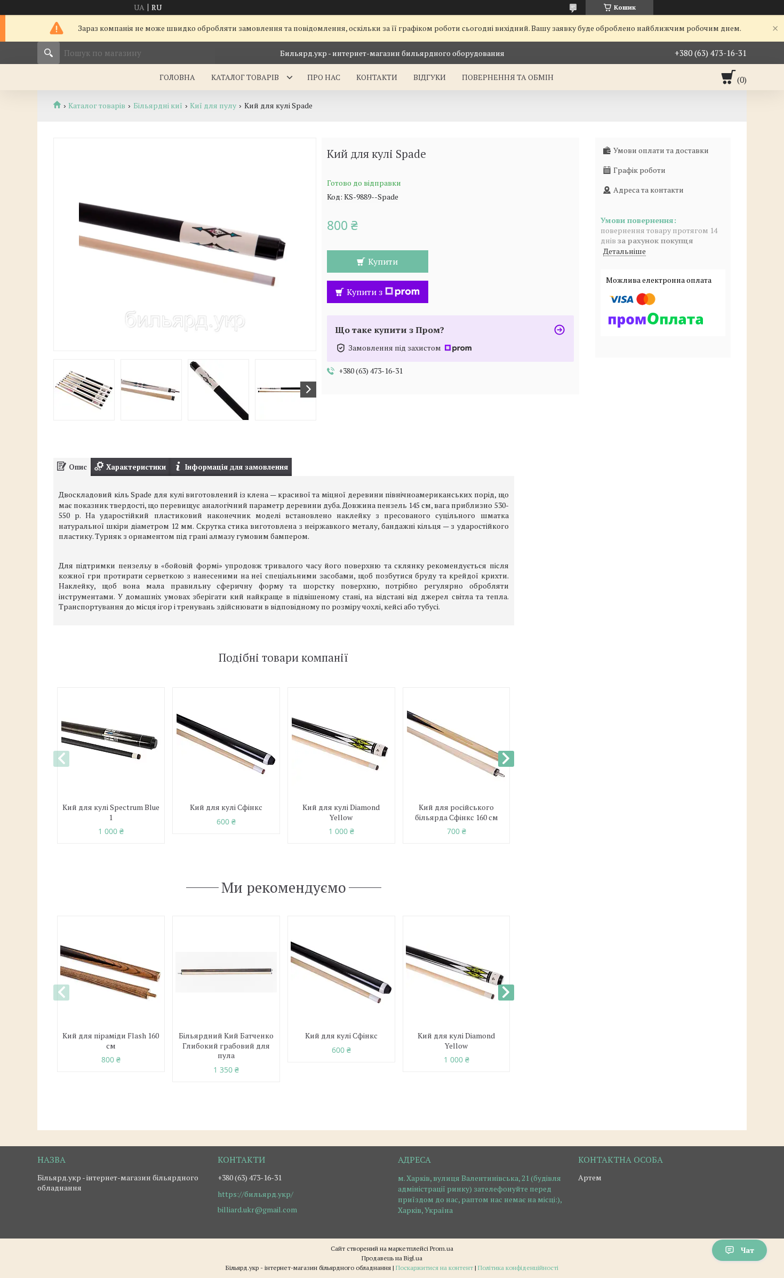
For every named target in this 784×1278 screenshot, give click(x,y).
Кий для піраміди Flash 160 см (110, 1040)
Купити (383, 261)
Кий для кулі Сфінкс (226, 807)
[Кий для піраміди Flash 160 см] (111, 972)
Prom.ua (441, 1248)
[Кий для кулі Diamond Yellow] (341, 743)
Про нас (323, 77)
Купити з (364, 292)
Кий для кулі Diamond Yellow (341, 812)
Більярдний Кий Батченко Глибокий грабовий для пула (226, 1045)
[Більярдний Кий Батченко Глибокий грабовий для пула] (226, 972)
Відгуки (429, 77)
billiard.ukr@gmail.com (257, 1210)
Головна (177, 77)
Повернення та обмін (508, 77)
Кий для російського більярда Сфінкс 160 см (456, 812)
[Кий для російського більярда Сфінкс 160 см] (456, 743)
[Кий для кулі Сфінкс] (226, 743)
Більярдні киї (157, 105)
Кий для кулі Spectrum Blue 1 (110, 812)
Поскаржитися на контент (434, 1268)
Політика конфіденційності (518, 1268)
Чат (747, 1250)
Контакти (376, 77)
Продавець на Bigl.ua (392, 1258)
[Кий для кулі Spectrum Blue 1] (111, 743)
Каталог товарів (245, 77)
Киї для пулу (213, 105)
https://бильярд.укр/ (255, 1194)
